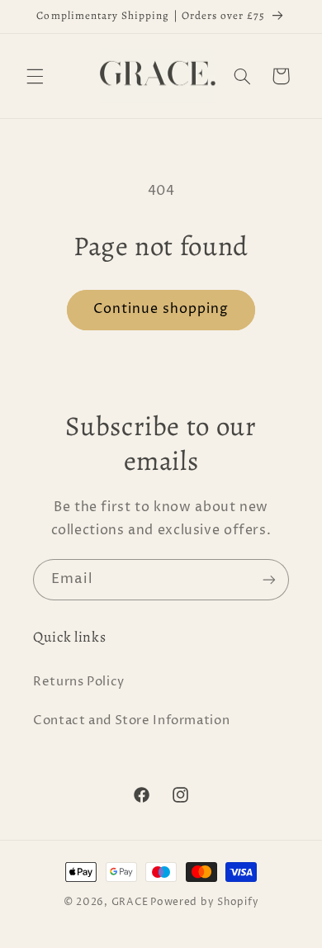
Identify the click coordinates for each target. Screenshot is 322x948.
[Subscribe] (269, 579)
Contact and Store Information (131, 721)
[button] (35, 76)
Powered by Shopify (204, 902)
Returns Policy (79, 682)
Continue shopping (161, 309)
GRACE (130, 902)
